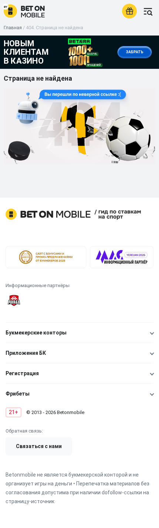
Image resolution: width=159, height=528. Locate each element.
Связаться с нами (39, 446)
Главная (13, 27)
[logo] (24, 11)
